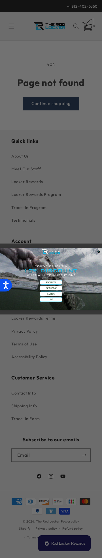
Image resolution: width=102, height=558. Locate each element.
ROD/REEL (51, 282)
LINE (51, 299)
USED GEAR (51, 288)
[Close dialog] (98, 251)
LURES (50, 294)
